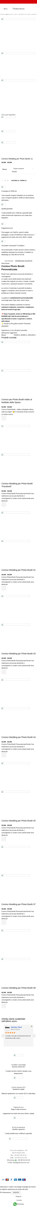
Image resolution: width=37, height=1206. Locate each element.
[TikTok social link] (22, 1)
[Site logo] (18, 9)
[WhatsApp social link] (19, 1)
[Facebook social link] (15, 1)
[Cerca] (32, 9)
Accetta (16, 1192)
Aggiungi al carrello (19, 180)
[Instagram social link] (17, 1)
